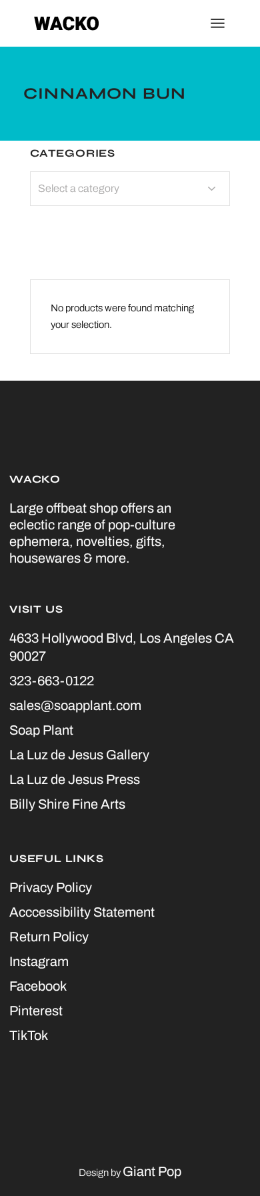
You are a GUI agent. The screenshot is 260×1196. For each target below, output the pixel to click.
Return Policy (49, 936)
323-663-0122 (51, 680)
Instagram (39, 961)
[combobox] (130, 188)
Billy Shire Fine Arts (67, 804)
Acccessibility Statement (82, 912)
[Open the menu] (218, 23)
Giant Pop (152, 1171)
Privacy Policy (50, 887)
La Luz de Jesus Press (74, 779)
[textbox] (130, 188)
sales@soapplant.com (75, 705)
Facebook (38, 986)
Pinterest (36, 1010)
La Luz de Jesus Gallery (79, 754)
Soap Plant (41, 730)
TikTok (28, 1035)
